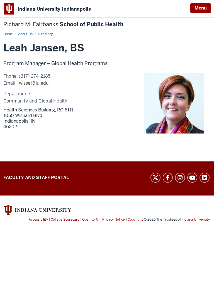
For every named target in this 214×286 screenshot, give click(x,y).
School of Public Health (63, 24)
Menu (200, 8)
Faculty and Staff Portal (36, 177)
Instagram (180, 178)
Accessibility (38, 219)
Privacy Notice (113, 219)
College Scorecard (65, 219)
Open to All (90, 219)
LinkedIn (205, 178)
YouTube (192, 178)
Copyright (135, 219)
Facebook (168, 178)
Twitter (155, 178)
